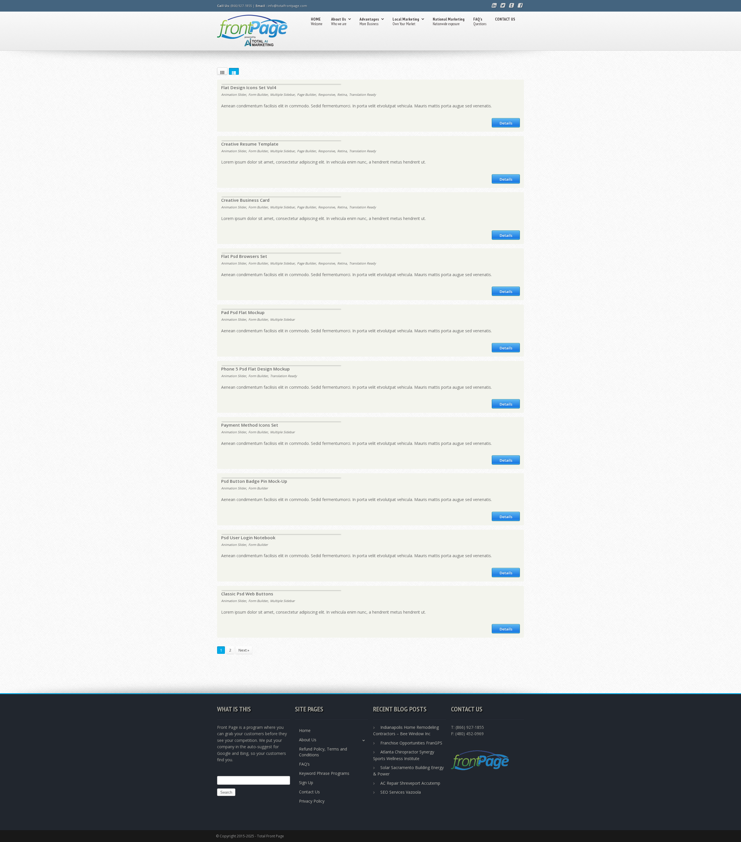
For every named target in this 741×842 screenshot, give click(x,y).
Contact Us (309, 792)
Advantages (369, 21)
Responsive (326, 94)
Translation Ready (362, 94)
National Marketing (449, 21)
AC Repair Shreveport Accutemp (410, 783)
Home (305, 730)
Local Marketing (405, 21)
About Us (338, 21)
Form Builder (258, 94)
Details (506, 123)
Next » (244, 650)
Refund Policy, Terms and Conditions (323, 751)
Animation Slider (233, 94)
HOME (316, 21)
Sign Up (306, 782)
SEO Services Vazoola (400, 792)
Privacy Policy (311, 801)
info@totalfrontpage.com (287, 5)
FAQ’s (479, 21)
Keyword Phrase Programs (324, 773)
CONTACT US (505, 19)
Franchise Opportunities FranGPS (411, 743)
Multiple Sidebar (282, 94)
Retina (342, 94)
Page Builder (306, 94)
